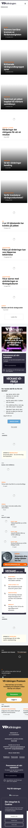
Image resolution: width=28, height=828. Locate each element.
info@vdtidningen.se (17, 748)
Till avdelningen (21, 652)
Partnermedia (14, 757)
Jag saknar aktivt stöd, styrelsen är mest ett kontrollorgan (12, 396)
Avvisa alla (14, 824)
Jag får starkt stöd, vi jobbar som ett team (14, 401)
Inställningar (14, 820)
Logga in (14, 700)
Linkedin (14, 792)
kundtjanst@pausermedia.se (17, 747)
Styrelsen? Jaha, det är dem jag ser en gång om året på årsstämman (14, 411)
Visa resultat (14, 427)
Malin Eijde (14, 740)
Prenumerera (14, 694)
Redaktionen (6, 757)
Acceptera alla (14, 816)
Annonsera (22, 757)
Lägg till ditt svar (7, 416)
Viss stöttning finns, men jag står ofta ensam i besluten (14, 406)
